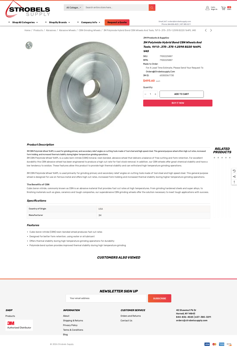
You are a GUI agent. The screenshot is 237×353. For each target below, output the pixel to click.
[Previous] (206, 30)
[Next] (210, 30)
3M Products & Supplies (156, 37)
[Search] (152, 7)
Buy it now (178, 103)
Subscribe (159, 298)
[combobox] (110, 7)
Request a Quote (117, 22)
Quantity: (148, 87)
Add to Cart (181, 94)
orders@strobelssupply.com (179, 21)
